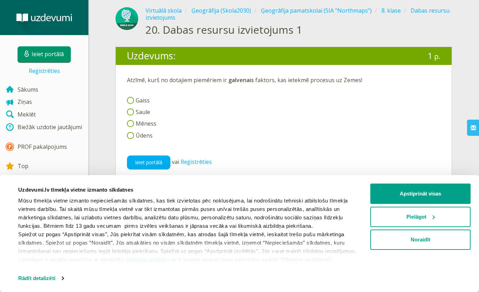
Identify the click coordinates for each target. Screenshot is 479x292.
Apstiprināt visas (420, 194)
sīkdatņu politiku (147, 260)
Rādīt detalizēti (36, 278)
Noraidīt (420, 240)
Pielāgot (416, 217)
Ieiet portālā (148, 162)
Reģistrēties (44, 70)
